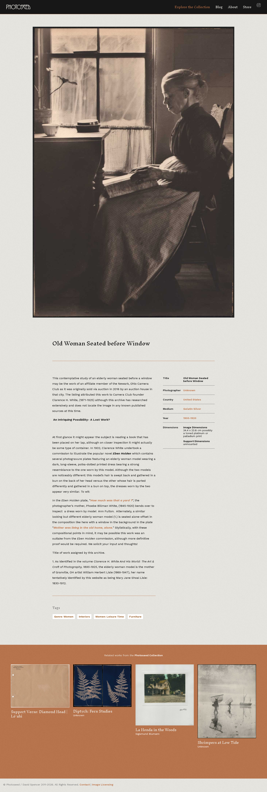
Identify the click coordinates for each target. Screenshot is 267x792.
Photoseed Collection (149, 655)
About (233, 7)
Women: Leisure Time (109, 616)
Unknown (189, 390)
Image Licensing (102, 784)
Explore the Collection (192, 7)
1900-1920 (189, 418)
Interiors (84, 616)
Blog (219, 7)
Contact (85, 784)
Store (247, 7)
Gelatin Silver (192, 408)
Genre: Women (63, 616)
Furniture (135, 616)
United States (192, 399)
